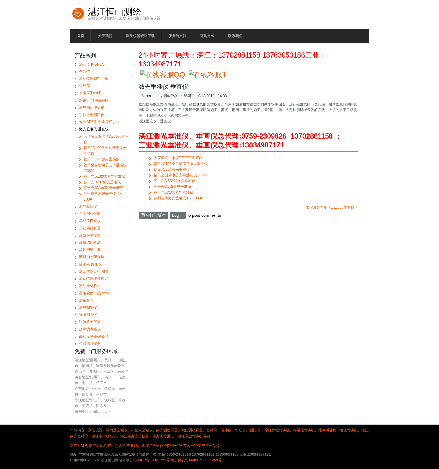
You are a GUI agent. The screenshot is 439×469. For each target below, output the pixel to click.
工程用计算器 (90, 228)
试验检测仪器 (90, 322)
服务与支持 (177, 36)
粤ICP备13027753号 (153, 460)
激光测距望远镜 (91, 107)
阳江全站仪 (173, 446)
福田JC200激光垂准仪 (172, 169)
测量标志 (86, 300)
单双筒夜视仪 (90, 221)
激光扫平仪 (88, 307)
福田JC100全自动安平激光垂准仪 (181, 164)
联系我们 (235, 36)
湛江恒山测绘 (115, 11)
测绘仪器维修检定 (93, 279)
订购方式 (207, 36)
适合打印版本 (153, 215)
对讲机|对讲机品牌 (94, 100)
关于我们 (105, 36)
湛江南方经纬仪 (104, 436)
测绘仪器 (95, 430)
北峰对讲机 (327, 430)
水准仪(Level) (90, 93)
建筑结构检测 (90, 242)
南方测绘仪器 (167, 430)
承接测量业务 (90, 250)
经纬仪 (84, 86)
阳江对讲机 (98, 446)
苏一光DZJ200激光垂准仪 (174, 181)
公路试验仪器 (90, 343)
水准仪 (240, 430)
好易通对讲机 (304, 430)
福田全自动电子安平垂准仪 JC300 (181, 175)
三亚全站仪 (211, 446)
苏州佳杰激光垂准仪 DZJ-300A (178, 198)
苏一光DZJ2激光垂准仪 (172, 186)
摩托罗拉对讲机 (277, 430)
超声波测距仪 (90, 329)
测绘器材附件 (90, 286)
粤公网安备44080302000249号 (196, 460)
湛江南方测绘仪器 (134, 436)
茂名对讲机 (117, 446)
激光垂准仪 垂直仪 (94, 129)
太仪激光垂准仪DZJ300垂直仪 (178, 158)
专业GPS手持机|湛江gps (99, 122)
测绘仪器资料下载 (140, 36)
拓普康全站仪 (142, 430)
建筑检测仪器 (90, 235)
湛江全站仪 (154, 446)
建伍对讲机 (349, 430)
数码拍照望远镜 (91, 257)
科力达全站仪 (117, 430)
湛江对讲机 (79, 446)
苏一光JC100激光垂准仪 (173, 192)
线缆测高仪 (88, 315)
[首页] (78, 19)
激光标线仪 (88, 206)
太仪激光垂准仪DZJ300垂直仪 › (331, 207)
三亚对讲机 (136, 446)
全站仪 (84, 71)
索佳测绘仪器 (192, 430)
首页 (80, 36)
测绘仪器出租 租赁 (94, 271)
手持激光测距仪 (91, 115)
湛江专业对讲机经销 (194, 436)
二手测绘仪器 (90, 214)
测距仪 (254, 430)
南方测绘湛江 (163, 436)
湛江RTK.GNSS (92, 64)
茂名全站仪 (192, 446)
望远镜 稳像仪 (90, 264)
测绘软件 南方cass (94, 293)
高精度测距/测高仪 (94, 336)
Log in (178, 215)
